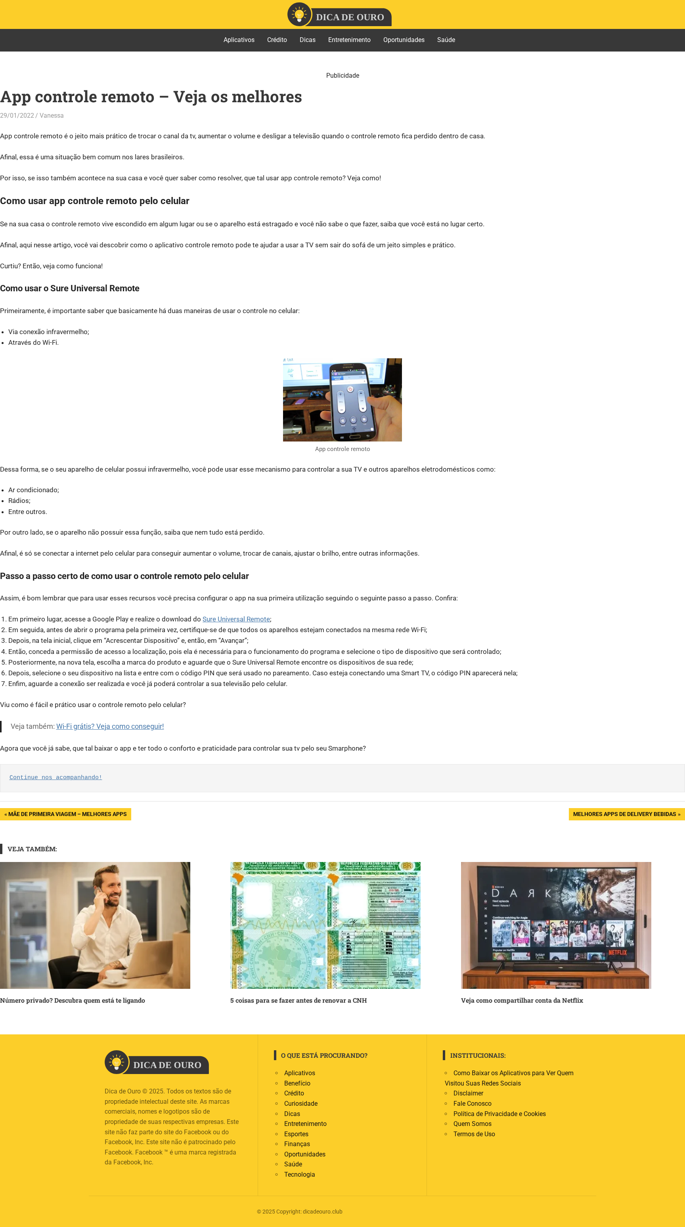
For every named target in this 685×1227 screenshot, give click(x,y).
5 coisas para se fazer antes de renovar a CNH (298, 1000)
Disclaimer (468, 1093)
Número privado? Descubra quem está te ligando (72, 1000)
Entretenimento (349, 40)
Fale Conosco (472, 1103)
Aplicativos (239, 40)
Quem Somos (472, 1124)
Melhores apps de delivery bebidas (624, 815)
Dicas (308, 40)
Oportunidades (404, 40)
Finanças (297, 1144)
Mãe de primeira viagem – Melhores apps (67, 815)
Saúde (446, 40)
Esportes (296, 1134)
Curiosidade (301, 1103)
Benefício (297, 1083)
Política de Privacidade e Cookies (499, 1114)
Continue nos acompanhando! (56, 777)
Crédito (277, 40)
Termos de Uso (474, 1134)
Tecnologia (299, 1174)
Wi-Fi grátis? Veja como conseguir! (110, 726)
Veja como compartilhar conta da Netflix (522, 1000)
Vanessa (52, 115)
